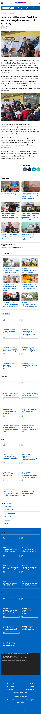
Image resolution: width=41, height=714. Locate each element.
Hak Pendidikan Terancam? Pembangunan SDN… (28, 333)
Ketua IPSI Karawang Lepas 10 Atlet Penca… (11, 629)
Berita (23, 472)
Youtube (21, 703)
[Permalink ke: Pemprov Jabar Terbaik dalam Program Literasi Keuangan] (29, 559)
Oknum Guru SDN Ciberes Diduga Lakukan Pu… (11, 367)
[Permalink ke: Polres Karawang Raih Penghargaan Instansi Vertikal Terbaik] (11, 484)
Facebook (11, 700)
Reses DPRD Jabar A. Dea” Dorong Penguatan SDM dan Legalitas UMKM (10, 236)
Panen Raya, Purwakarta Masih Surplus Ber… (29, 271)
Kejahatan (7, 520)
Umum (29, 284)
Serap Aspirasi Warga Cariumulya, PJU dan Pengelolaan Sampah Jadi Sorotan (9, 216)
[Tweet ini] (29, 169)
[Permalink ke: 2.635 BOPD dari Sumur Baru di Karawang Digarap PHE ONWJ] (11, 559)
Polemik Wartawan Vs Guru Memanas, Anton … (10, 333)
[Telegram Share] (34, 169)
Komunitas (6, 392)
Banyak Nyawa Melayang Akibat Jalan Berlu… (29, 394)
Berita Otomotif (9, 513)
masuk (9, 248)
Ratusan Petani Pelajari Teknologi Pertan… (11, 271)
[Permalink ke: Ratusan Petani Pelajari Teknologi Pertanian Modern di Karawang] (11, 262)
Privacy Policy (10, 686)
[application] (20, 664)
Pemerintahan (11, 490)
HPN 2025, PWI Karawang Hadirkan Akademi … (9, 411)
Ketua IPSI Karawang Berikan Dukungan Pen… (10, 612)
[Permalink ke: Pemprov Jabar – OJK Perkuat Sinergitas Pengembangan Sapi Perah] (11, 541)
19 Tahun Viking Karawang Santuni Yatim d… (29, 429)
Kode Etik (10, 684)
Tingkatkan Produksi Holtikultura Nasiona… (29, 305)
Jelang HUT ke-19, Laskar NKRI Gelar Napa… (27, 493)
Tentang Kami (10, 689)
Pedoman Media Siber (20, 692)
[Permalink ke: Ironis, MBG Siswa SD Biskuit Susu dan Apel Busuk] (11, 341)
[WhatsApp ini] (38, 169)
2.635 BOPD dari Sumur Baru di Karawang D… (10, 568)
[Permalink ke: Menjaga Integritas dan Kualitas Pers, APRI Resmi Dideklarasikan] (29, 402)
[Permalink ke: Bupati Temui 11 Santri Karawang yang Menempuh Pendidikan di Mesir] (29, 341)
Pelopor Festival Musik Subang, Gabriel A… (10, 394)
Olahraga (5, 608)
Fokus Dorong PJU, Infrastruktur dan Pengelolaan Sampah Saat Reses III (30, 236)
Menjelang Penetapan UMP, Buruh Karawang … (29, 476)
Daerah (28, 472)
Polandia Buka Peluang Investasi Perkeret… (29, 584)
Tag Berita (7, 506)
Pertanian (6, 268)
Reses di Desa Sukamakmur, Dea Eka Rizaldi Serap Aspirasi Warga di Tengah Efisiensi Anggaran (30, 216)
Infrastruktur (25, 454)
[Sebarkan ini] (25, 169)
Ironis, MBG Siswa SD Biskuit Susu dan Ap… (10, 350)
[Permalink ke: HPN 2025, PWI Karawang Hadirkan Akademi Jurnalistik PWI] (11, 402)
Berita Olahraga (9, 510)
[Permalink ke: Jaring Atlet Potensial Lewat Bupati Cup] (29, 620)
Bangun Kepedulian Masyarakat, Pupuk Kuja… (9, 288)
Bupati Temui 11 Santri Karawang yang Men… (29, 350)
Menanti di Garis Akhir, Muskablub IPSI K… (10, 645)
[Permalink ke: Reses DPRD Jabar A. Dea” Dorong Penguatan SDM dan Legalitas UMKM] (10, 227)
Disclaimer (30, 686)
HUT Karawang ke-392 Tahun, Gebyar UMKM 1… (29, 551)
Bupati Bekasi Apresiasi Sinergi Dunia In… (29, 366)
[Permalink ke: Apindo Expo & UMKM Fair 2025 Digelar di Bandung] (11, 575)
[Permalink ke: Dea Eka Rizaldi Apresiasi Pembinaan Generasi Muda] (10, 186)
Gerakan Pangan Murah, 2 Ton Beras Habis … (29, 287)
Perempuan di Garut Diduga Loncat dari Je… (11, 457)
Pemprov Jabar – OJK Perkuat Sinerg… (10, 550)
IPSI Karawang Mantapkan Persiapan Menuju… (28, 612)
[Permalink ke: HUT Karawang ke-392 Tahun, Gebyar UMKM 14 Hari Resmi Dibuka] (29, 541)
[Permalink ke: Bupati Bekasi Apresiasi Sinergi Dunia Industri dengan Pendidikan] (29, 357)
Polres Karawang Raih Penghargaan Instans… (11, 494)
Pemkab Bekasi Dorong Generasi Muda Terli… (11, 305)
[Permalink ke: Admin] (3, 27)
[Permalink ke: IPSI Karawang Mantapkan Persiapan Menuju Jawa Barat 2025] (29, 602)
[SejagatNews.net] (20, 3)
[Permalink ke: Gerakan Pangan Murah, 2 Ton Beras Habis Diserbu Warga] (29, 278)
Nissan (6, 523)
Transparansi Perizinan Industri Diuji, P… (11, 475)
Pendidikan (6, 329)
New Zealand (8, 516)
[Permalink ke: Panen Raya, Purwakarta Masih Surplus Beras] (29, 262)
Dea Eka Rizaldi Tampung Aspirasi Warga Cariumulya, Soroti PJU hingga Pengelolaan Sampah (30, 195)
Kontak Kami (30, 689)
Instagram (31, 700)
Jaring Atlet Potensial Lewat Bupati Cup (29, 629)
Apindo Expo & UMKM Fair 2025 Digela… (10, 584)
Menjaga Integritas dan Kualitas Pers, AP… (29, 410)
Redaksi (30, 684)
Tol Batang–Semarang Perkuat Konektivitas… (29, 459)
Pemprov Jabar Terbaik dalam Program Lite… (29, 568)
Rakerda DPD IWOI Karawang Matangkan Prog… (10, 429)
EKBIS (4, 547)
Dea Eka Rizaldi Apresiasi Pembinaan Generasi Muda (9, 194)
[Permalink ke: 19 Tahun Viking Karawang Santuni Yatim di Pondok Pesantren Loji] (29, 420)
